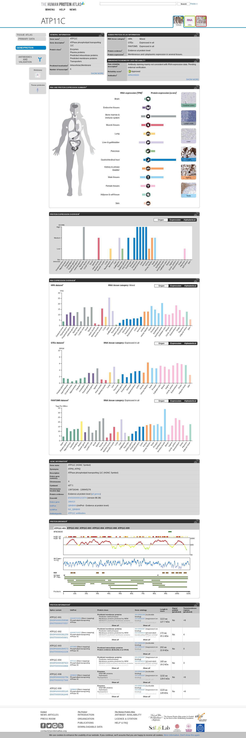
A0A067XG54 (75, 618)
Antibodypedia (56, 513)
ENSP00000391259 (59, 634)
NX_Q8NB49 (74, 509)
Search (184, 4)
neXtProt (53, 510)
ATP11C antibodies (77, 513)
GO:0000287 (140, 619)
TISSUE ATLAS (24, 35)
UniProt (53, 506)
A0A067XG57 (75, 632)
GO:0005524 (140, 637)
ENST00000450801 (59, 637)
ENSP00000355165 (59, 691)
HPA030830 (133, 75)
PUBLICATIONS (86, 723)
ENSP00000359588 (59, 620)
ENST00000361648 (59, 694)
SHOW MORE (97, 73)
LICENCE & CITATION (126, 719)
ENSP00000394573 (59, 649)
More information (171, 735)
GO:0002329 (140, 679)
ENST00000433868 (59, 666)
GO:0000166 (140, 615)
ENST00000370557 (59, 623)
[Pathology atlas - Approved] (201, 17)
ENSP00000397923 (59, 663)
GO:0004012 (140, 623)
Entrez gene (55, 502)
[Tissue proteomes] (37, 92)
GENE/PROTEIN (25, 48)
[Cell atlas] (190, 17)
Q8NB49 (72, 505)
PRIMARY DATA (26, 39)
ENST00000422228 (59, 652)
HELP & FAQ (121, 723)
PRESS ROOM (47, 719)
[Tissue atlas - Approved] (178, 17)
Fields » (193, 4)
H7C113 (73, 661)
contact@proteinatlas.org (53, 731)
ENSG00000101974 (77, 498)
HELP (62, 9)
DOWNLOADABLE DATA (90, 727)
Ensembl (53, 498)
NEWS (73, 9)
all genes (96, 494)
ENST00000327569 (59, 680)
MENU (51, 9)
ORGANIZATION (86, 719)
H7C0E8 (73, 647)
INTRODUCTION (86, 715)
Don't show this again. (190, 735)
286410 (71, 502)
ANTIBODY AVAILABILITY (128, 715)
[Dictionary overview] (37, 77)
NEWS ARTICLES (49, 715)
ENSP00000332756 (59, 677)
